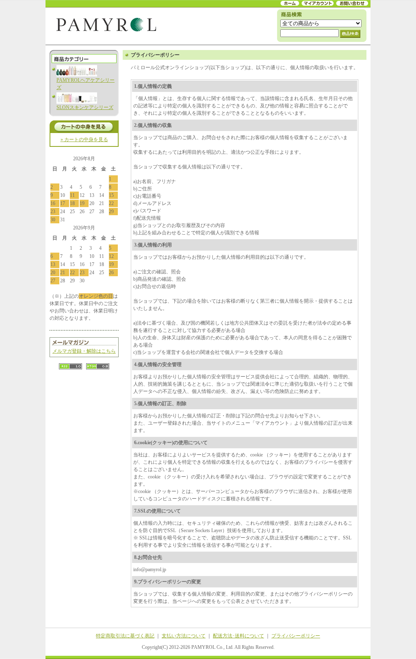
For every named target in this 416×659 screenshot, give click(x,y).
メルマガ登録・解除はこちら (84, 351)
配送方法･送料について (238, 636)
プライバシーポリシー (295, 636)
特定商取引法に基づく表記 (125, 636)
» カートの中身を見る (84, 139)
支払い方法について (184, 636)
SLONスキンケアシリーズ (84, 107)
